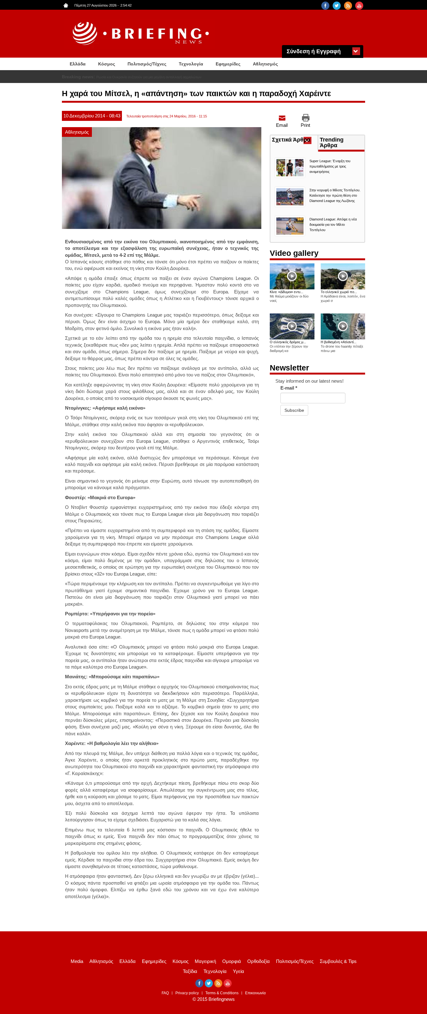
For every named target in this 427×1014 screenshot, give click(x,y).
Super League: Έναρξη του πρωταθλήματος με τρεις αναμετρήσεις (329, 166)
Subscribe (294, 410)
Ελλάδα (78, 63)
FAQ (165, 993)
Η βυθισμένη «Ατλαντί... (338, 342)
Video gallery (294, 253)
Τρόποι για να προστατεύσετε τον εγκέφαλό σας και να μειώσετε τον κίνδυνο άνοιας (159, 77)
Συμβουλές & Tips (338, 961)
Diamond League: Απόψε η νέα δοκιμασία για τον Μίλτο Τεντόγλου (333, 224)
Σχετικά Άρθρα (295, 140)
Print (305, 125)
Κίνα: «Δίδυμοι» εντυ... (286, 292)
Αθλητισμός (265, 63)
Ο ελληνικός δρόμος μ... (288, 342)
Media (77, 961)
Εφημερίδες (228, 63)
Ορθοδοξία (258, 961)
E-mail (288, 388)
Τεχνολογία (191, 63)
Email (282, 125)
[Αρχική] (141, 34)
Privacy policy (187, 993)
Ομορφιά (231, 961)
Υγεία (238, 971)
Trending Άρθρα (332, 142)
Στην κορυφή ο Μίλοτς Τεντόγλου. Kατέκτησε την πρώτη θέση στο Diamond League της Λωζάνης (334, 195)
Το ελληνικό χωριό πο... (339, 292)
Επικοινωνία (255, 993)
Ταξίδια (190, 971)
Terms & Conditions (222, 993)
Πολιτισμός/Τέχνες (147, 63)
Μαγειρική (205, 961)
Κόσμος (106, 63)
